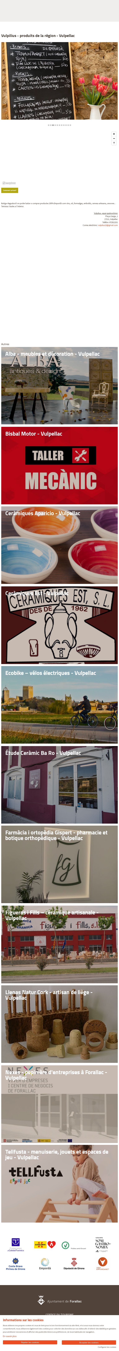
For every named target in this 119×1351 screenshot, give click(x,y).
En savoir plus (10, 1336)
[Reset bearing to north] (114, 143)
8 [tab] (64, 125)
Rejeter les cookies (30, 1342)
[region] (59, 84)
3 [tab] (53, 125)
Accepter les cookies (89, 1342)
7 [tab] (61, 125)
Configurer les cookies (107, 1347)
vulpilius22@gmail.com (108, 225)
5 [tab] (57, 125)
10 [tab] (68, 125)
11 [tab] (70, 125)
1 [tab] (48, 125)
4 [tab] (55, 125)
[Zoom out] (114, 138)
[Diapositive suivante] (113, 84)
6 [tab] (59, 125)
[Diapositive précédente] (5, 84)
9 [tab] (66, 125)
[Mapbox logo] (9, 183)
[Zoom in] (114, 134)
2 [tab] (51, 125)
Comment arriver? (9, 190)
